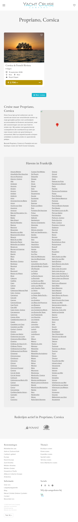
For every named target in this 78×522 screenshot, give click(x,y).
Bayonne (14, 227)
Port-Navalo (56, 208)
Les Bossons (35, 305)
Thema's (44, 445)
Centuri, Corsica (16, 329)
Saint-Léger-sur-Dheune (60, 278)
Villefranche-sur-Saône (60, 385)
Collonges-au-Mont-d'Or (19, 380)
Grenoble (34, 237)
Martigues (34, 356)
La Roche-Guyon (37, 276)
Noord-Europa (9, 460)
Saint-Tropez (56, 298)
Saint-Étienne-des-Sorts (60, 264)
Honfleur (34, 252)
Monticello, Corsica (38, 375)
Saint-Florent (56, 266)
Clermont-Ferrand (17, 368)
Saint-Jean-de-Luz (58, 271)
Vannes (54, 370)
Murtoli (33, 385)
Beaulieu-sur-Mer (17, 232)
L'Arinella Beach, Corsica (39, 266)
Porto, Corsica (57, 222)
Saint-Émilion (56, 261)
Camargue (14, 295)
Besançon (14, 247)
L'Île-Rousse (35, 269)
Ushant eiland (57, 363)
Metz (33, 368)
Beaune (13, 237)
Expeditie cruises (46, 454)
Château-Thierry (16, 346)
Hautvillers (35, 244)
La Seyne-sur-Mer (37, 281)
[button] (57, 125)
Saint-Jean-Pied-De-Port (60, 276)
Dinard (33, 186)
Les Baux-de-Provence (39, 302)
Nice (32, 392)
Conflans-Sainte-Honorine (20, 392)
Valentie (55, 368)
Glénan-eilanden (37, 230)
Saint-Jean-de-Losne (59, 269)
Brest (12, 276)
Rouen (54, 249)
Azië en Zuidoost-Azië (11, 451)
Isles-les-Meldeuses (38, 256)
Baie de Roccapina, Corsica (20, 213)
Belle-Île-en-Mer (16, 239)
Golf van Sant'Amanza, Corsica (42, 232)
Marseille (34, 351)
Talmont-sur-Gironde (59, 336)
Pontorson (55, 203)
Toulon (54, 344)
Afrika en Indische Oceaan (13, 474)
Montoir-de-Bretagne (38, 380)
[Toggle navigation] (3, 5)
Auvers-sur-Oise (16, 205)
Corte (13, 397)
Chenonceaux (16, 356)
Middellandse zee (10, 448)
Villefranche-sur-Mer (59, 382)
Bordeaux (14, 264)
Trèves (54, 356)
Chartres (14, 341)
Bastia (13, 218)
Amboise (14, 184)
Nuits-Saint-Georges (38, 399)
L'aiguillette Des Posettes (40, 264)
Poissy (54, 193)
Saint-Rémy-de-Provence (61, 295)
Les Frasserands (36, 315)
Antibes (13, 193)
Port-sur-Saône (57, 213)
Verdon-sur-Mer (57, 373)
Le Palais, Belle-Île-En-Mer (40, 295)
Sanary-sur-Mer (57, 302)
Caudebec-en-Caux (17, 324)
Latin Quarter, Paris (37, 288)
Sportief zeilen (45, 457)
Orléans (54, 176)
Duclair (33, 196)
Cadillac (13, 281)
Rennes (54, 237)
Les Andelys (35, 300)
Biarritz (13, 254)
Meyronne (34, 370)
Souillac (54, 329)
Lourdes (34, 332)
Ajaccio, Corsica (16, 179)
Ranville (55, 232)
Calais (13, 288)
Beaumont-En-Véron (18, 235)
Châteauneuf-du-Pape (18, 348)
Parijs (54, 186)
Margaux (34, 346)
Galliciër (34, 218)
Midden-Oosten (9, 468)
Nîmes (33, 397)
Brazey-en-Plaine (17, 273)
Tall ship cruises (46, 460)
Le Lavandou (35, 293)
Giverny (34, 227)
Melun (33, 363)
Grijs (32, 239)
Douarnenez (35, 193)
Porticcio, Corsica (58, 218)
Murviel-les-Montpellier (39, 387)
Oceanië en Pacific (10, 471)
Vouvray (55, 395)
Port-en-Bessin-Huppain (60, 205)
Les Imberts (35, 319)
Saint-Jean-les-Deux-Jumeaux (62, 273)
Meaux (33, 361)
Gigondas (34, 225)
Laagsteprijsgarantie (11, 487)
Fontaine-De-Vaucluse (39, 210)
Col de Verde (15, 373)
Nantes (33, 390)
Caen (12, 283)
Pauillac (54, 189)
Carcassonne (15, 312)
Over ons (7, 485)
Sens (53, 322)
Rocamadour (56, 239)
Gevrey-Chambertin (38, 222)
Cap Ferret (14, 305)
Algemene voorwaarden (10, 506)
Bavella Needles (16, 222)
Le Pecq (34, 298)
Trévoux (55, 358)
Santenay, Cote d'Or (59, 310)
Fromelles (34, 215)
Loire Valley (35, 327)
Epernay (34, 203)
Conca (13, 387)
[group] (31, 427)
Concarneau (15, 390)
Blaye (13, 256)
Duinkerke (34, 198)
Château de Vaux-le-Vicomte (21, 344)
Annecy (13, 191)
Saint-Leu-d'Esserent (59, 283)
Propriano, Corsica (58, 225)
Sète (53, 324)
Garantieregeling (8, 508)
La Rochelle (35, 278)
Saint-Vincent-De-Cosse (60, 300)
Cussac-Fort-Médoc (38, 172)
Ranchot (55, 230)
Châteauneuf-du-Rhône (19, 351)
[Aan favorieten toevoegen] (42, 35)
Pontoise (55, 201)
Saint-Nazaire (56, 290)
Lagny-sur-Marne (37, 285)
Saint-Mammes (57, 288)
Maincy (33, 341)
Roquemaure (56, 244)
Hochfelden (35, 247)
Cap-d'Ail (14, 307)
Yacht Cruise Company (38, 5)
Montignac (35, 378)
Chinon (13, 363)
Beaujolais (14, 230)
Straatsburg (56, 332)
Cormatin (14, 395)
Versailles (55, 378)
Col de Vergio (15, 375)
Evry (32, 208)
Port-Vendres (56, 215)
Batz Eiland (14, 220)
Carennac (14, 315)
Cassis (13, 322)
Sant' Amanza (57, 307)
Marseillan (34, 348)
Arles (12, 198)
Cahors (13, 285)
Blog (5, 490)
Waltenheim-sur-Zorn (59, 397)
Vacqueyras (56, 365)
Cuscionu (14, 399)
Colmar (13, 382)
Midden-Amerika (9, 465)
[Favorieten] (74, 5)
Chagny (13, 332)
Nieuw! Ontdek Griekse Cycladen (15, 493)
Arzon (13, 203)
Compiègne (15, 385)
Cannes (13, 300)
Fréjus (33, 213)
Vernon (54, 375)
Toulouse (55, 346)
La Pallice (34, 273)
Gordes (33, 235)
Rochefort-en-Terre (58, 242)
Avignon (14, 210)
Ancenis (13, 186)
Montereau (35, 373)
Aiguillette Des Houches (19, 174)
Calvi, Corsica (15, 293)
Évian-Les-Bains (36, 205)
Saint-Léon (56, 281)
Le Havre (34, 290)
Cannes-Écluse (16, 302)
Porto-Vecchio (57, 220)
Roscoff (54, 247)
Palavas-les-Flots (58, 181)
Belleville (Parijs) (16, 242)
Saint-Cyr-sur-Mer (58, 259)
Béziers (13, 252)
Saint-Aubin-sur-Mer (59, 256)
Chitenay (14, 365)
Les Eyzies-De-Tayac (38, 312)
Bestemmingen (10, 445)
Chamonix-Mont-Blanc (18, 339)
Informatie (9, 481)
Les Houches (35, 317)
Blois (12, 259)
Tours (54, 353)
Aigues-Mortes (16, 172)
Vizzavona (55, 392)
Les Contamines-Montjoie (40, 310)
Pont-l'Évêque (57, 196)
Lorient (33, 329)
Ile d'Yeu (34, 254)
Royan (54, 254)
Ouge (54, 179)
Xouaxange (56, 399)
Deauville (34, 176)
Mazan (33, 358)
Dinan (33, 184)
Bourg (13, 269)
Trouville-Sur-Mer (58, 361)
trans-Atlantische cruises (49, 463)
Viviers (54, 390)
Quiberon (55, 227)
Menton (34, 365)
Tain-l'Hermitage (57, 334)
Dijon (33, 181)
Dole (33, 189)
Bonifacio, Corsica (17, 261)
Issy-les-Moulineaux (38, 259)
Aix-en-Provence (16, 176)
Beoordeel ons (9, 499)
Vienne (54, 380)
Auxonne (14, 208)
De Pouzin (34, 174)
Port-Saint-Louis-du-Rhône (61, 210)
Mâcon (33, 339)
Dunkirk (34, 201)
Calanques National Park (19, 290)
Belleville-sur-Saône (18, 244)
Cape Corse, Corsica (18, 310)
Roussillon (55, 252)
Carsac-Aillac (15, 317)
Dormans (34, 191)
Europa (6, 457)
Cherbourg (14, 358)
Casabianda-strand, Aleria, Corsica (23, 319)
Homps (33, 249)
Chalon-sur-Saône (17, 334)
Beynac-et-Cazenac (17, 249)
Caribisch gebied (10, 454)
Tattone (54, 341)
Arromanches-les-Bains (19, 201)
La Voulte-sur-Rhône (38, 283)
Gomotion (14, 510)
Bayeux (13, 225)
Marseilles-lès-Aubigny (39, 353)
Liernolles (34, 324)
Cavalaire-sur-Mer (17, 327)
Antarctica (7, 477)
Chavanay (14, 353)
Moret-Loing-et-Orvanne (39, 382)
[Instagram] (45, 485)
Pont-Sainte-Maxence (59, 198)
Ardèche (14, 196)
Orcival (54, 174)
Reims (54, 235)
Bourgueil (14, 271)
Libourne (34, 322)
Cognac (13, 370)
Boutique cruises (46, 448)
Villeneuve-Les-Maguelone (61, 387)
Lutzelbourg (35, 334)
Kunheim (34, 261)
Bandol (13, 215)
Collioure (14, 378)
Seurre (54, 327)
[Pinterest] (52, 485)
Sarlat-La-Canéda (58, 312)
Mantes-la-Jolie (36, 344)
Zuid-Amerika (8, 463)
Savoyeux (55, 319)
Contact (6, 496)
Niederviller (35, 395)
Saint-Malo (55, 285)
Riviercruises (45, 451)
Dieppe (33, 179)
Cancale (13, 298)
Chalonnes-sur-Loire (18, 336)
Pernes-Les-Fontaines (59, 191)
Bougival (14, 266)
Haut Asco (34, 242)
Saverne (55, 317)
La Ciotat (34, 271)
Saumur (54, 315)
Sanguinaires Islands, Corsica (62, 305)
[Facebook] (42, 485)
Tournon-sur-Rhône (59, 348)
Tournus (54, 351)
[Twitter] (49, 485)
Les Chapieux (36, 307)
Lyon (33, 336)
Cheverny (14, 361)
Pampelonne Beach (59, 184)
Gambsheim (35, 220)
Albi (12, 181)
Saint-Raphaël (57, 293)
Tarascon (55, 339)
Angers (13, 189)
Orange (54, 172)
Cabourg (14, 278)
